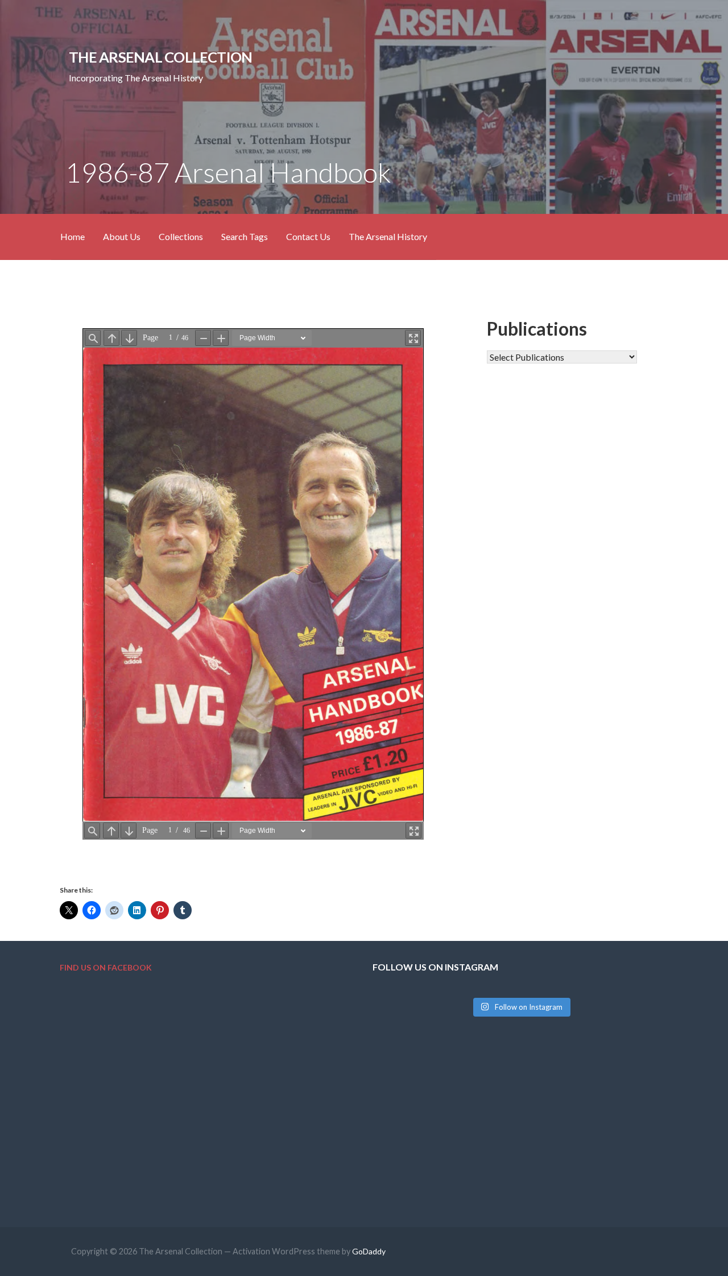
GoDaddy (369, 1251)
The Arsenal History (388, 236)
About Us (121, 236)
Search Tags (244, 236)
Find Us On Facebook (106, 967)
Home (72, 236)
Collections (181, 236)
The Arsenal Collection (160, 56)
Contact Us (308, 236)
